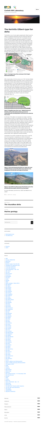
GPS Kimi (8, 320)
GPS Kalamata (9, 313)
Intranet (7, 366)
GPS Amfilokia (9, 291)
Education (8, 277)
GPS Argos (8, 296)
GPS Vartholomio (9, 355)
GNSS (7, 281)
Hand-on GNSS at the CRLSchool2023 (14, 361)
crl (6, 194)
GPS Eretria (8, 305)
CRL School (8, 270)
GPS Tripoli (8, 354)
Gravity (7, 360)
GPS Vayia (8, 357)
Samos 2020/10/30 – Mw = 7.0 (12, 381)
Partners (7, 376)
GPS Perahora (9, 342)
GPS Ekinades (9, 302)
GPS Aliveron (8, 287)
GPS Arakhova (9, 295)
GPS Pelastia (8, 340)
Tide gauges (8, 388)
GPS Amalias (8, 288)
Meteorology (8, 370)
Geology (14, 194)
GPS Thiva (8, 353)
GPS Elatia (8, 303)
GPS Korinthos (9, 323)
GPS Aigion (8, 285)
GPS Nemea (8, 338)
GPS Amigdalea (9, 294)
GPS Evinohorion (9, 307)
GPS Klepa (8, 321)
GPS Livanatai (9, 331)
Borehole (7, 262)
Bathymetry (8, 261)
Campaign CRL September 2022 (13, 265)
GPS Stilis (8, 350)
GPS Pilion (8, 343)
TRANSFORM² (9, 390)
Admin (7, 247)
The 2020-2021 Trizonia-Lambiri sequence (15, 386)
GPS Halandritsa (9, 309)
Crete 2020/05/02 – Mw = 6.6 (12, 269)
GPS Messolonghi (9, 332)
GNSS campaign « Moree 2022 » (13, 283)
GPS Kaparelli (8, 316)
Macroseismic (9, 369)
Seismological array (10, 234)
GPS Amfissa (8, 292)
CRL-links (8, 272)
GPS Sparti (8, 347)
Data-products (9, 273)
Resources (8, 380)
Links (5, 415)
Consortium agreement (11, 266)
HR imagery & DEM (10, 364)
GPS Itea (7, 312)
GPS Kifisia (8, 318)
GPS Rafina (8, 346)
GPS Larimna (8, 325)
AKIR (7, 258)
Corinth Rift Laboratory (14, 10)
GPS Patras (8, 339)
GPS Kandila (8, 314)
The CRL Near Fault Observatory (13, 387)
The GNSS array (9, 235)
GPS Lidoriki (8, 328)
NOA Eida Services (10, 375)
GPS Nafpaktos (9, 333)
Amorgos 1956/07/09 (10, 259)
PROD (7, 377)
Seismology (8, 383)
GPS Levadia (8, 327)
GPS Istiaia (8, 310)
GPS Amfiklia (8, 290)
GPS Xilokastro (9, 358)
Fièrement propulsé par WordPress (20, 421)
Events (7, 279)
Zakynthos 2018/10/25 (10, 391)
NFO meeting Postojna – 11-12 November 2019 (16, 373)
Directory (8, 246)
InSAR (7, 365)
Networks (8, 372)
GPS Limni (8, 329)
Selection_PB (8, 384)
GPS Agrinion (8, 284)
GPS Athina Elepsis (10, 299)
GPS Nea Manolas (9, 336)
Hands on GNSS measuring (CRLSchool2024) (15, 362)
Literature (8, 368)
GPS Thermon (9, 351)
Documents (8, 275)
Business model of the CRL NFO (12, 264)
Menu (37, 9)
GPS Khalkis (8, 317)
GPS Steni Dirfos (9, 349)
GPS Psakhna (8, 344)
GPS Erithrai (8, 306)
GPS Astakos (8, 298)
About (5, 409)
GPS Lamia (8, 324)
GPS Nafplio (8, 335)
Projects (7, 379)
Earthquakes (8, 276)
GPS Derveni (8, 301)
